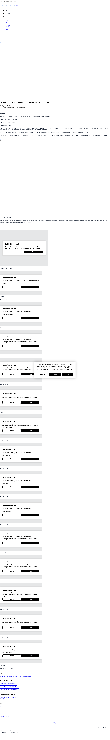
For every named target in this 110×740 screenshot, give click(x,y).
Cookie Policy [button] (39, 370)
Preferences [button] (69, 370)
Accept (67, 374)
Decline (55, 374)
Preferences (42, 374)
